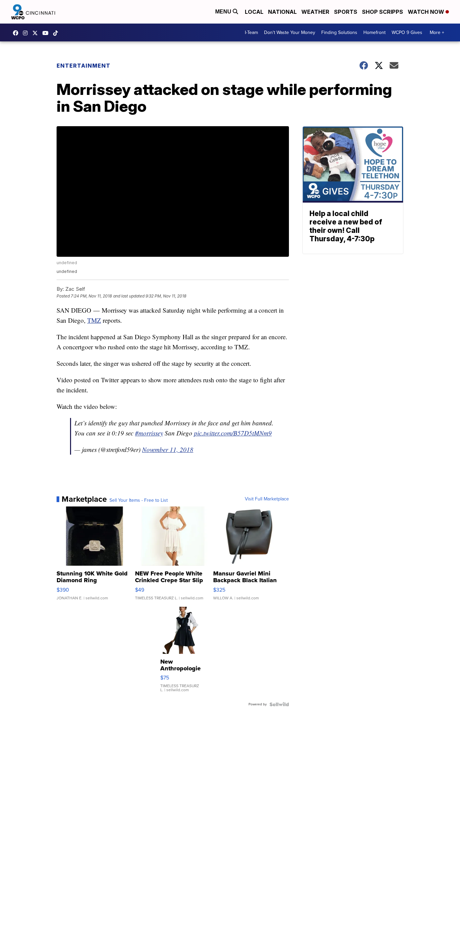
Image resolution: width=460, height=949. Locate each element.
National (282, 11)
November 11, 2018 (167, 449)
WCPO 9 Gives (407, 32)
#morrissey (149, 433)
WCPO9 (17, 33)
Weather (315, 11)
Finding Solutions (339, 32)
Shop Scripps (382, 11)
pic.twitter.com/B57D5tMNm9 (233, 433)
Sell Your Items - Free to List (138, 500)
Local (254, 11)
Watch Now (427, 11)
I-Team (251, 32)
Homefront (374, 32)
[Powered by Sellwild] (279, 704)
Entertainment (83, 65)
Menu (224, 11)
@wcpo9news (57, 33)
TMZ (94, 320)
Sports (345, 11)
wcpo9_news (27, 33)
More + (437, 32)
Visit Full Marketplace (267, 499)
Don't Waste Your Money (289, 32)
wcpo (36, 33)
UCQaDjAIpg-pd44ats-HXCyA (47, 33)
